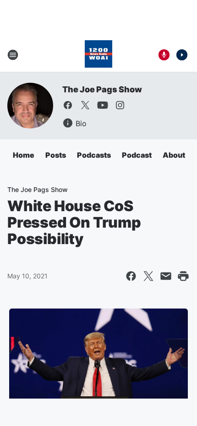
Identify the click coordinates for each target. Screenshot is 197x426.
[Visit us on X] (85, 105)
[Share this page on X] (148, 276)
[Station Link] (98, 54)
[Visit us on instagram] (120, 105)
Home (23, 155)
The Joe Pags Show (102, 89)
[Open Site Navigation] (12, 54)
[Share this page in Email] (165, 276)
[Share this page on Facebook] (131, 276)
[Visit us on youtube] (102, 105)
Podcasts (94, 155)
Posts (55, 155)
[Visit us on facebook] (67, 105)
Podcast (137, 155)
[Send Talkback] (164, 54)
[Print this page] (183, 276)
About (174, 155)
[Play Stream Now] (181, 54)
